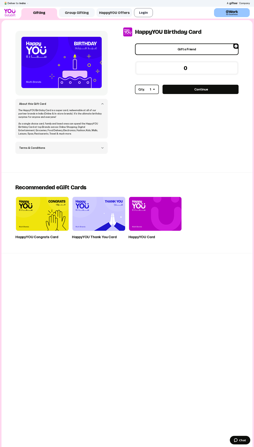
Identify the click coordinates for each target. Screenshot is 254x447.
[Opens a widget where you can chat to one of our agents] (240, 440)
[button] (61, 104)
